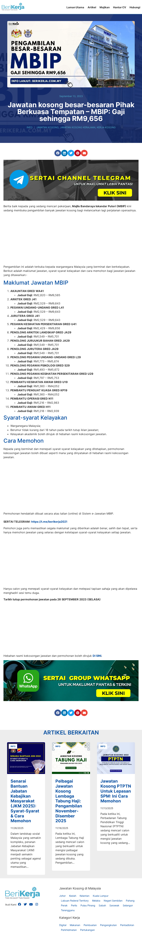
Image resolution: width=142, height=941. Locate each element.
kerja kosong (106, 127)
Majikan (105, 7)
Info (30, 127)
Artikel (92, 7)
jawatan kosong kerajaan (77, 127)
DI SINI (97, 719)
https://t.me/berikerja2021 (49, 585)
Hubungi (135, 7)
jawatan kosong (47, 127)
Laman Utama (75, 7)
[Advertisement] (71, 239)
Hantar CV (119, 7)
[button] (57, 153)
